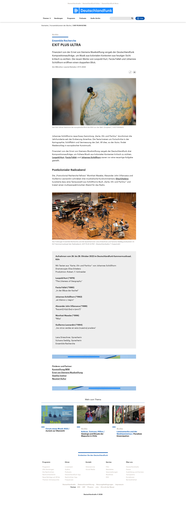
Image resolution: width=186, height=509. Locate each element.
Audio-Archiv (95, 18)
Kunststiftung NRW (61, 369)
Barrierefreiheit (131, 480)
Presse (128, 469)
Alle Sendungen (48, 469)
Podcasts (82, 18)
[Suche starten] (132, 18)
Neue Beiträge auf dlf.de (51, 477)
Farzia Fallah (71, 157)
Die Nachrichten (48, 472)
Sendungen (58, 18)
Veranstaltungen (112, 472)
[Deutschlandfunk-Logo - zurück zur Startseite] (93, 11)
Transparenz (130, 474)
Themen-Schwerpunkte (50, 480)
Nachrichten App (71, 477)
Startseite (44, 25)
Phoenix (90, 487)
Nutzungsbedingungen (104, 484)
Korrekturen (130, 477)
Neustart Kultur (59, 378)
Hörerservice (90, 467)
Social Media (90, 469)
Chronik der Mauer (107, 487)
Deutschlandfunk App (73, 474)
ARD (78, 487)
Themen (46, 18)
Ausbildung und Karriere (135, 472)
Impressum (119, 484)
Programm (71, 18)
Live (141, 18)
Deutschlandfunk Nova (110, 3)
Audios (67, 469)
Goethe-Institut (59, 375)
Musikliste (109, 474)
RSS (107, 477)
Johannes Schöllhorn (91, 157)
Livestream (69, 467)
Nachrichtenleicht (48, 474)
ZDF (83, 487)
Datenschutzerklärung (86, 484)
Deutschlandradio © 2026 (93, 494)
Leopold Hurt (58, 157)
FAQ (107, 467)
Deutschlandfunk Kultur (91, 3)
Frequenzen (69, 480)
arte (97, 487)
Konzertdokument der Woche (60, 25)
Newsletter (110, 469)
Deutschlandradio (74, 3)
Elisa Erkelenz (122, 178)
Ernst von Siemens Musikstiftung (67, 372)
